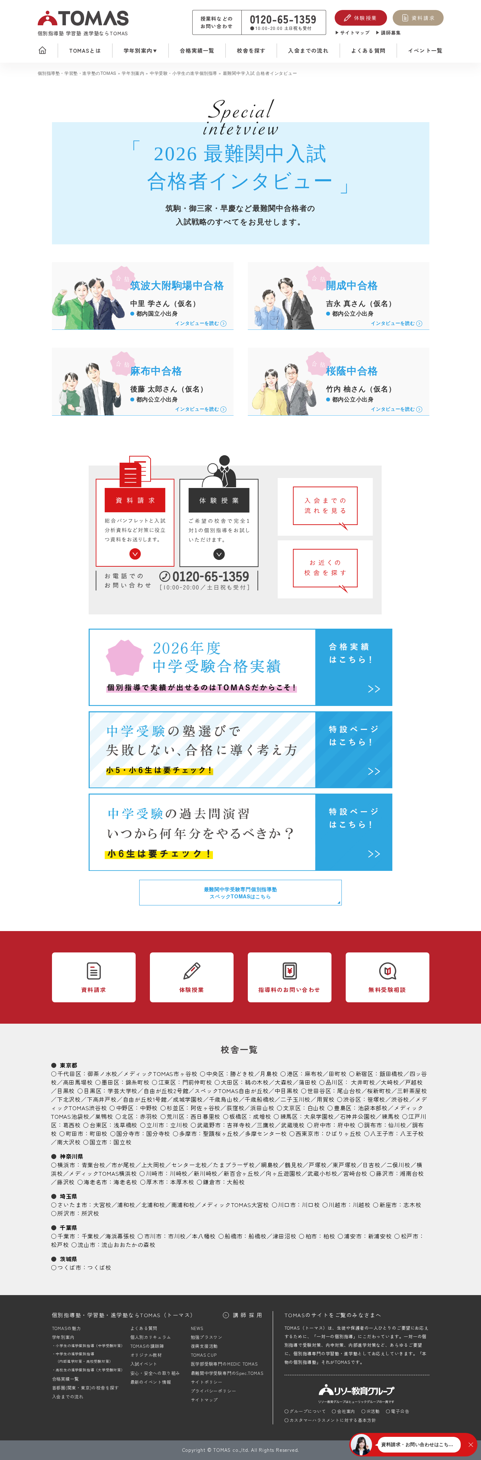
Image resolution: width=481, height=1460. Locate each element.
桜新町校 (379, 1090)
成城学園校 (188, 1099)
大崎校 (390, 1082)
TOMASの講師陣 (147, 1346)
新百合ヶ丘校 (242, 1173)
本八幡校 (204, 1236)
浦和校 (126, 1204)
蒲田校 (308, 1082)
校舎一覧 (239, 1049)
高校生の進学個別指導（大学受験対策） (90, 1369)
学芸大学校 (122, 1090)
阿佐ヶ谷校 (205, 1107)
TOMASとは (85, 50)
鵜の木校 (257, 1082)
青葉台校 (93, 1164)
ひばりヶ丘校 (343, 1133)
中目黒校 (286, 1090)
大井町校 (363, 1082)
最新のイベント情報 (150, 1382)
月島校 (269, 1073)
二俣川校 (399, 1164)
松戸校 (60, 1244)
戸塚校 (317, 1164)
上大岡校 (153, 1164)
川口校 (311, 1204)
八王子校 (412, 1133)
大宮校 (102, 1204)
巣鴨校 (104, 1116)
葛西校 (72, 1125)
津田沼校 (285, 1236)
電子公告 (400, 1411)
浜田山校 (262, 1107)
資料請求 (423, 17)
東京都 (69, 1065)
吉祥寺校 (239, 1125)
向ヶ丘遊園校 (284, 1173)
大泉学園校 (319, 1116)
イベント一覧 (425, 50)
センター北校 (189, 1164)
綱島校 (270, 1164)
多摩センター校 (266, 1133)
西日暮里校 (205, 1116)
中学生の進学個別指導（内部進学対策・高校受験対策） (84, 1357)
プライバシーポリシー (213, 1391)
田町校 (337, 1073)
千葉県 (69, 1227)
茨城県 (69, 1258)
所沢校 (90, 1213)
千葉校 (90, 1236)
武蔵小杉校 (322, 1173)
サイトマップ (355, 32)
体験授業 (365, 17)
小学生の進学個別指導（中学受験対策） (90, 1345)
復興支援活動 (204, 1346)
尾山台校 (349, 1090)
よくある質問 (368, 50)
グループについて (307, 1411)
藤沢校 (66, 1182)
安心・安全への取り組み (155, 1373)
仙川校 (397, 1125)
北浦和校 (153, 1204)
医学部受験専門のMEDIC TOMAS (224, 1364)
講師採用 (249, 1315)
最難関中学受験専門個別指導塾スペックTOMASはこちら (240, 892)
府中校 (346, 1125)
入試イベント (144, 1364)
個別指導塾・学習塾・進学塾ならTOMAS (124, 1315)
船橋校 (257, 1236)
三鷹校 (266, 1125)
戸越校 (414, 1082)
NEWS (197, 1328)
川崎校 (179, 1173)
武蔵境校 (293, 1125)
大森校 (284, 1082)
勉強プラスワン (207, 1337)
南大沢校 (69, 1142)
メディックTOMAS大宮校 (235, 1204)
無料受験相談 (387, 989)
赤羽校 (149, 1116)
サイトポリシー (207, 1382)
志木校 (412, 1204)
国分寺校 (158, 1133)
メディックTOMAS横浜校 (103, 1173)
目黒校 (66, 1090)
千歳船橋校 (260, 1099)
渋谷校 (400, 1099)
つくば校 (99, 1267)
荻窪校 (235, 1107)
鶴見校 (294, 1164)
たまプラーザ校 (234, 1164)
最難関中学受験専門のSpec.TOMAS (227, 1373)
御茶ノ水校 (102, 1073)
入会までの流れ (308, 50)
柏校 (329, 1236)
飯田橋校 (391, 1073)
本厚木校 (182, 1182)
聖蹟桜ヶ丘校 (221, 1133)
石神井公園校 (358, 1116)
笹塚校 (376, 1099)
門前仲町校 (197, 1082)
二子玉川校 (295, 1099)
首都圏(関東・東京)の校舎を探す (85, 1387)
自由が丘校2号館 (165, 1090)
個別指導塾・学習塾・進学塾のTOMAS (77, 73)
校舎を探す (251, 50)
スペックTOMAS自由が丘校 (231, 1090)
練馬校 (390, 1116)
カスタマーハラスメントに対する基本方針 (332, 1420)
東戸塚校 (344, 1164)
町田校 (99, 1133)
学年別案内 (138, 50)
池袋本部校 (373, 1107)
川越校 (362, 1204)
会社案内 (346, 1411)
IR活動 (373, 1411)
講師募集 (391, 32)
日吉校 (371, 1164)
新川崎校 (206, 1173)
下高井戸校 (102, 1099)
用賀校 (325, 1099)
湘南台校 (412, 1173)
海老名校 (125, 1182)
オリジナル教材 (146, 1355)
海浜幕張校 (120, 1236)
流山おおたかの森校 (128, 1244)
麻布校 (314, 1073)
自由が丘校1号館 (145, 1099)
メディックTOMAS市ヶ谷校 (160, 1073)
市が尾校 (123, 1164)
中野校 (149, 1107)
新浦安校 (380, 1236)
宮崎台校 (355, 1173)
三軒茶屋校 (412, 1090)
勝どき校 (242, 1073)
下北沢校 (69, 1099)
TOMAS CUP (204, 1355)
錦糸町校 (138, 1082)
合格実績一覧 (197, 50)
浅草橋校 (125, 1125)
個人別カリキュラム (150, 1337)
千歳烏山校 (224, 1099)
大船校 (236, 1182)
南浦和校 (183, 1204)
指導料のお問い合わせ (289, 989)
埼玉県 (69, 1196)
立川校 (179, 1125)
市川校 (177, 1236)
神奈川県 (72, 1156)
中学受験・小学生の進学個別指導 (183, 73)
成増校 (262, 1116)
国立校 (122, 1142)
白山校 (316, 1107)
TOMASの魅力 (66, 1328)
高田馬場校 (78, 1082)
